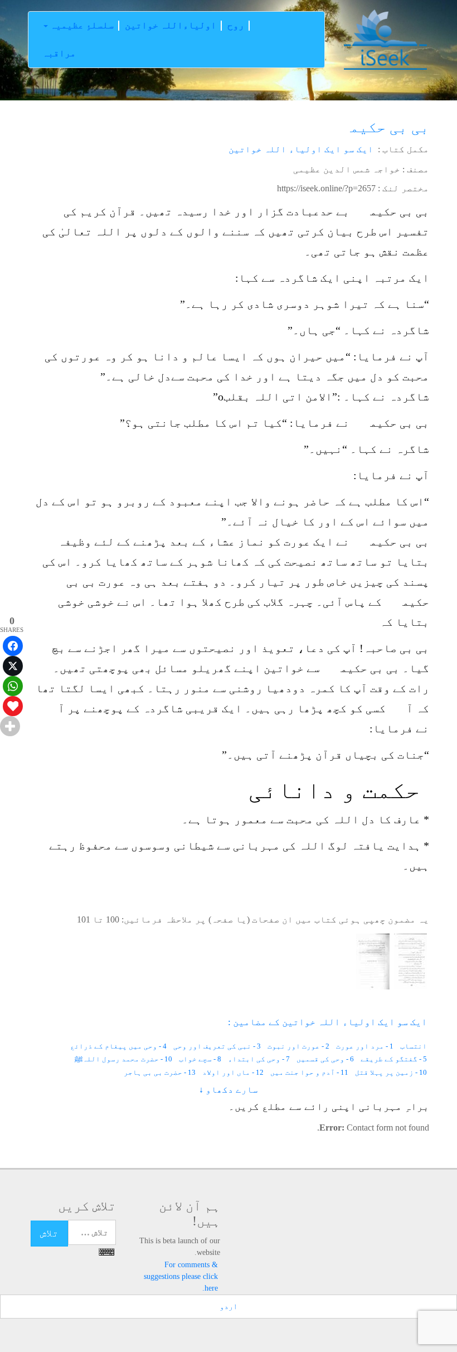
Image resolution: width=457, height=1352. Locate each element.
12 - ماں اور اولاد (233, 1072)
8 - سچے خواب (200, 1059)
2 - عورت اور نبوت (298, 1046)
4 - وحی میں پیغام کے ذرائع (118, 1046)
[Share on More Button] (10, 726)
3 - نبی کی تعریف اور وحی (217, 1046)
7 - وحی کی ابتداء (259, 1059)
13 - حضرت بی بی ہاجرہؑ (154, 1072)
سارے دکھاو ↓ (228, 1089)
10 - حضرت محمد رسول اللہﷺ (123, 1059)
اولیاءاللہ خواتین (170, 25)
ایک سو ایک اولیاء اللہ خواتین (301, 149)
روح (235, 25)
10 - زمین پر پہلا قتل (391, 1072)
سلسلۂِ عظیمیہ (81, 25)
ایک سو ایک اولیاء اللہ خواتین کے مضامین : (327, 1022)
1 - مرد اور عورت (364, 1046)
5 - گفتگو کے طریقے (394, 1059)
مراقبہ (59, 53)
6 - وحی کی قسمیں (325, 1059)
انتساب (413, 1046)
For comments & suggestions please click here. (181, 1276)
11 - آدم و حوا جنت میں (309, 1072)
